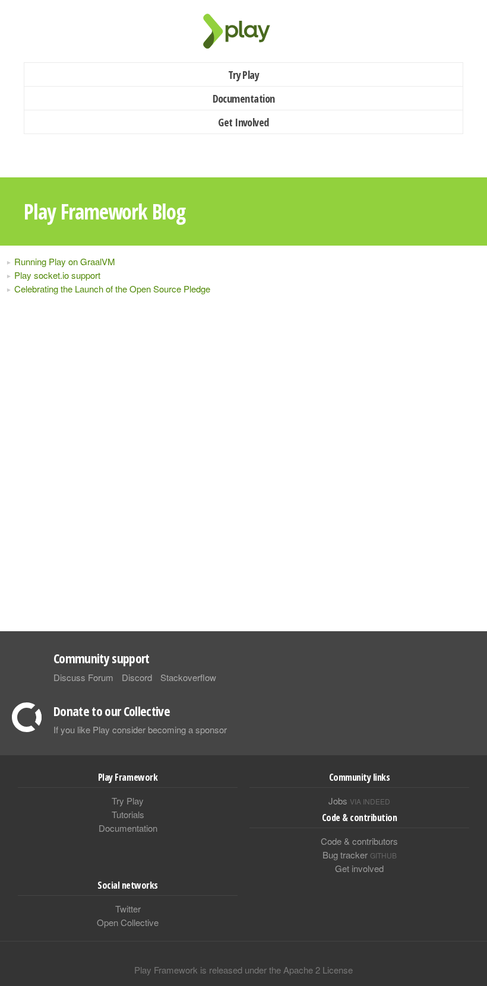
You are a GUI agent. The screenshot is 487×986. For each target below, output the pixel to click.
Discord (137, 677)
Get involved (359, 868)
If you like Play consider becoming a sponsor (140, 729)
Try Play (244, 75)
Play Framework (243, 31)
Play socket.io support (57, 275)
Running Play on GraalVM (64, 261)
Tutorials (128, 814)
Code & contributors (359, 841)
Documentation (244, 98)
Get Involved (243, 122)
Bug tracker (359, 854)
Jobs (359, 800)
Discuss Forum (83, 677)
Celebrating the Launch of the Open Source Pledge (112, 288)
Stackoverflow (188, 677)
